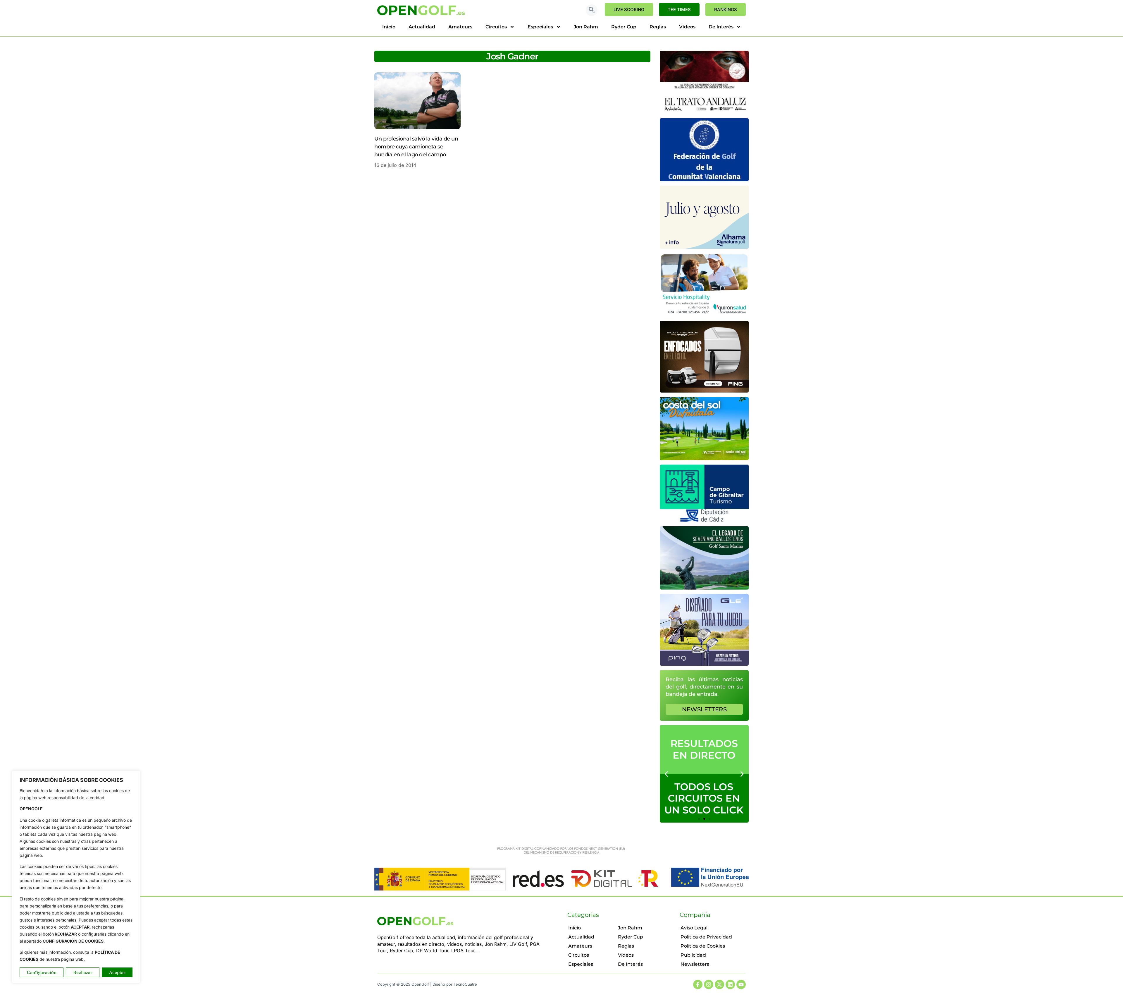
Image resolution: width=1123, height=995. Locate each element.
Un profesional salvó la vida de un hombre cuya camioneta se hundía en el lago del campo (416, 147)
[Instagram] (708, 984)
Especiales (540, 27)
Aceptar (117, 972)
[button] (591, 10)
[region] (76, 876)
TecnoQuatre (465, 984)
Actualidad (422, 27)
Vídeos (687, 27)
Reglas (658, 27)
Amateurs (460, 27)
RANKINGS (725, 9)
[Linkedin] (730, 984)
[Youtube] (741, 984)
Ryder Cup (623, 27)
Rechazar (82, 972)
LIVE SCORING (629, 9)
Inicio (388, 27)
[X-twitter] (719, 984)
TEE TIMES (679, 9)
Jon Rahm (586, 27)
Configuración (41, 972)
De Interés (721, 27)
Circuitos (496, 27)
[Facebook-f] (697, 984)
